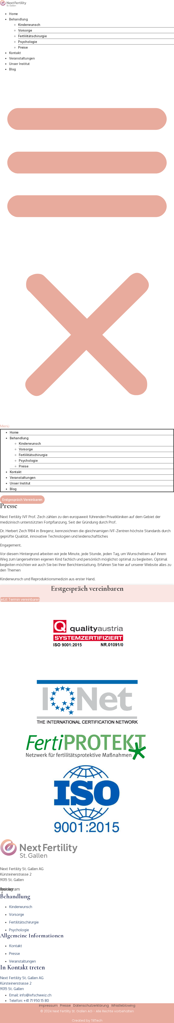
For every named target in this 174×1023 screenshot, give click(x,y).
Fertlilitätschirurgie (32, 36)
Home (13, 14)
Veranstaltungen (22, 58)
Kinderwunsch (29, 25)
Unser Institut (19, 64)
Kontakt (15, 53)
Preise (23, 47)
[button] (87, 250)
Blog (12, 69)
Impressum (48, 1005)
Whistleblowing (123, 1005)
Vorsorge (25, 30)
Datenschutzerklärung (91, 1005)
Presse (65, 1005)
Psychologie (27, 42)
